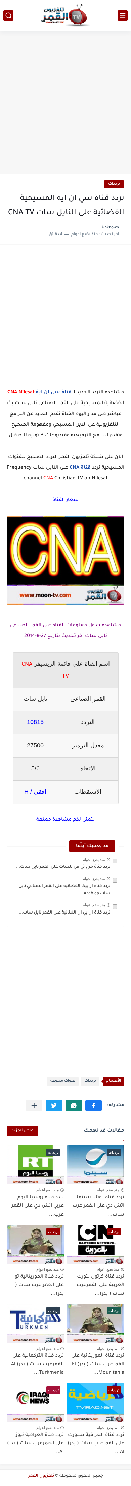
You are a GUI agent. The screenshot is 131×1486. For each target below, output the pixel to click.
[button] (93, 1105)
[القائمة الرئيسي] (123, 15)
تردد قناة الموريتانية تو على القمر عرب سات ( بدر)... (39, 1285)
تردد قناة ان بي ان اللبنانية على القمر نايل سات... (64, 912)
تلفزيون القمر (41, 1476)
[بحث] (8, 15)
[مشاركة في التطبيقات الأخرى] (34, 1105)
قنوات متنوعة (62, 1081)
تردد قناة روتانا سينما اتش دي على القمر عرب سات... (98, 1206)
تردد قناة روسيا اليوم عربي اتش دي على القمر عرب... (37, 1206)
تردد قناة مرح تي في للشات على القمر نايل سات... (63, 867)
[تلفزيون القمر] (65, 15)
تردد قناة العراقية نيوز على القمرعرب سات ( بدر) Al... (35, 1444)
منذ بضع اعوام (94, 859)
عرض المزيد (22, 1131)
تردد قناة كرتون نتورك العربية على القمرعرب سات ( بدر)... (100, 1285)
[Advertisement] (65, 103)
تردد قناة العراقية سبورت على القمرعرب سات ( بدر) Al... (96, 1444)
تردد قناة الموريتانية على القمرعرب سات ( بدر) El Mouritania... (97, 1364)
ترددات (114, 184)
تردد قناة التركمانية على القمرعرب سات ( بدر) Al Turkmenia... (37, 1364)
